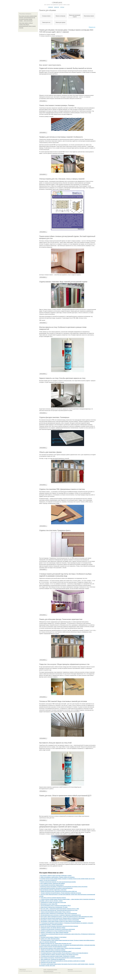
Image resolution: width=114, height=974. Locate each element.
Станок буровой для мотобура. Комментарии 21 (52, 885)
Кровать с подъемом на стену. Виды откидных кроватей (54, 932)
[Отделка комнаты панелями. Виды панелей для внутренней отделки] (67, 295)
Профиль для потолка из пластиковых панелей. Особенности (61, 137)
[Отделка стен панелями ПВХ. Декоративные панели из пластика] (67, 514)
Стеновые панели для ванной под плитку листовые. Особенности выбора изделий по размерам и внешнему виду (65, 575)
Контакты (45, 969)
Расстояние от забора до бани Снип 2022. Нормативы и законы (56, 875)
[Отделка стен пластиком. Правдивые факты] (67, 544)
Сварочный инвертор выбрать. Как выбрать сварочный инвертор (56, 888)
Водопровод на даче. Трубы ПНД (49, 904)
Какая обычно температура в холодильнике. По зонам (54, 907)
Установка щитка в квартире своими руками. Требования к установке (58, 956)
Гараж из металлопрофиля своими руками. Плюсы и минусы (56, 912)
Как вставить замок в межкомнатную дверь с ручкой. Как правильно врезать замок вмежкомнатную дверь (67, 916)
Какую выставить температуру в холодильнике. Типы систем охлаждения (59, 913)
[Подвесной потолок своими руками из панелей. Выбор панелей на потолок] (67, 84)
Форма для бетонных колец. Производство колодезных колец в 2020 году (59, 891)
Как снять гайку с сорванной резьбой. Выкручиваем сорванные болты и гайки (60, 908)
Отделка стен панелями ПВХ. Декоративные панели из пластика (62, 489)
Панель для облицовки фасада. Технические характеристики (60, 619)
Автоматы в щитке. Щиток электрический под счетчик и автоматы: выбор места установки (63, 961)
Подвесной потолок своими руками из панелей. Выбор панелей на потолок (65, 68)
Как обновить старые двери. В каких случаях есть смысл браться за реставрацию (61, 921)
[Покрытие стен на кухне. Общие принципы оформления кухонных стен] (67, 686)
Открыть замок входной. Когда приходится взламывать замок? (56, 951)
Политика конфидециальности (48, 971)
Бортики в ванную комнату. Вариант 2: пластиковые (53, 937)
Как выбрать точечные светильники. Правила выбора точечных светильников (60, 919)
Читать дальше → (43, 60)
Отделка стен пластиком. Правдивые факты (54, 530)
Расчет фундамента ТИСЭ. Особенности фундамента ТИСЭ (56, 905)
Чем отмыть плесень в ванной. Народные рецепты (53, 897)
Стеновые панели (46, 16)
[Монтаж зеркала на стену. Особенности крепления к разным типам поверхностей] (67, 355)
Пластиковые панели (89, 16)
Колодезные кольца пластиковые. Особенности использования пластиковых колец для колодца (63, 886)
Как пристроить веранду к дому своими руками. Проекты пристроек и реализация (61, 948)
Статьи (62, 7)
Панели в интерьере (60, 16)
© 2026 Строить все (22, 969)
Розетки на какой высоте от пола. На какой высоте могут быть (56, 931)
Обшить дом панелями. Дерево (50, 452)
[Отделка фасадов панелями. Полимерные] (67, 438)
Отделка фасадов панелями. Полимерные (54, 417)
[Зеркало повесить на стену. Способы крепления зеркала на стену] (67, 395)
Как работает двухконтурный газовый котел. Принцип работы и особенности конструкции (63, 918)
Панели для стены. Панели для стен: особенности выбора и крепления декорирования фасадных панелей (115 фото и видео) (64, 826)
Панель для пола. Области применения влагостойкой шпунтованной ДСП (65, 796)
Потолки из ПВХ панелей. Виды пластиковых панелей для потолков (63, 701)
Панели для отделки (60, 22)
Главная (50, 7)
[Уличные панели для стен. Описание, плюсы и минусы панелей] (67, 210)
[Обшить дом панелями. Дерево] (67, 471)
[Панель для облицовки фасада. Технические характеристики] (67, 646)
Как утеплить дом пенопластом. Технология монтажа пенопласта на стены (59, 910)
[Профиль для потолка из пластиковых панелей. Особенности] (67, 164)
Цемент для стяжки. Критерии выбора (50, 938)
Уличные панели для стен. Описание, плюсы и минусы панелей (61, 179)
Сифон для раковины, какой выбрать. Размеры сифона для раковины (57, 877)
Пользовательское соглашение (52, 969)
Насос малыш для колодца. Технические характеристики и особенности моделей (61, 957)
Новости (56, 7)
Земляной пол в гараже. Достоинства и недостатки (53, 902)
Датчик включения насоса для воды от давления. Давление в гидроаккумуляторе (61, 915)
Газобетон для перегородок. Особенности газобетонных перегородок (58, 929)
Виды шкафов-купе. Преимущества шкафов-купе (53, 959)
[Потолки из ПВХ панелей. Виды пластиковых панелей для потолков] (67, 725)
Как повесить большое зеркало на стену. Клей (55, 743)
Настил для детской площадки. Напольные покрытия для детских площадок (59, 926)
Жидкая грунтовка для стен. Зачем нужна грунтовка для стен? (56, 943)
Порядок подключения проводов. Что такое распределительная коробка (58, 882)
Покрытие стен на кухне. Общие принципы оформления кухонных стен (64, 664)
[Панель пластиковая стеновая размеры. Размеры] (67, 124)
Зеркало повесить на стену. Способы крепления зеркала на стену (62, 378)
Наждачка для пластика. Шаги (48, 962)
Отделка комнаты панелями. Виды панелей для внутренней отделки (63, 282)
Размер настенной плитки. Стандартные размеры (53, 949)
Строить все (57, 2)
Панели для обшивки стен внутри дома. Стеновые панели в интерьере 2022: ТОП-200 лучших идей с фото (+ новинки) (66, 31)
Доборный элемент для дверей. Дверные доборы (53, 927)
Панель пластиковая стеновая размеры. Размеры (56, 105)
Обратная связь (70, 969)
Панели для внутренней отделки (74, 15)
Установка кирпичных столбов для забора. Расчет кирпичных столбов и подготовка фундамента (64, 953)
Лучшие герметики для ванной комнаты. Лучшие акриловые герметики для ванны (61, 893)
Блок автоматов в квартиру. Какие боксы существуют (53, 889)
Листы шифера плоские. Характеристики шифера (52, 883)
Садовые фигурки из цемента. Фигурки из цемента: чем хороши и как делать (59, 954)
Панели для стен (46, 22)
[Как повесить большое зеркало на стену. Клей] (67, 768)
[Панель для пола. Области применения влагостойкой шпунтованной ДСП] (67, 806)
